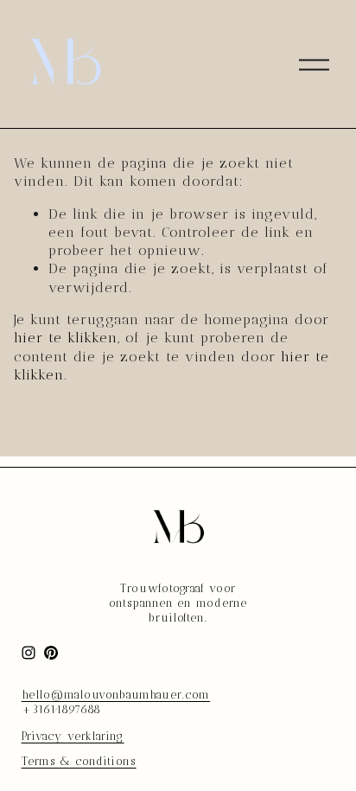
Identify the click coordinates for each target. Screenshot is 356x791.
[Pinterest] (51, 653)
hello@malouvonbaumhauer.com (116, 694)
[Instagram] (28, 653)
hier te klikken (66, 337)
